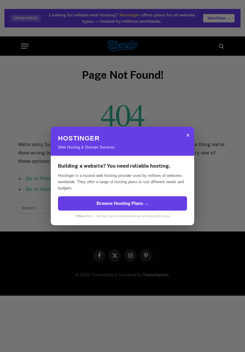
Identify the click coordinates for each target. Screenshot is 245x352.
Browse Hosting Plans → (123, 203)
